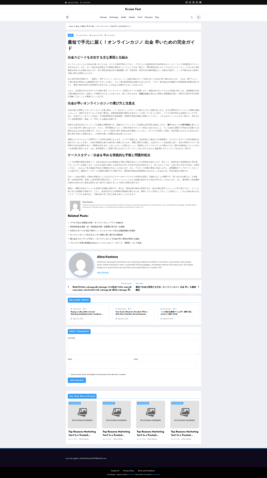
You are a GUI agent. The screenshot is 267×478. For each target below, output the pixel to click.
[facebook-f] (186, 2)
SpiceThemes (156, 474)
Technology (114, 17)
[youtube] (200, 2)
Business (103, 17)
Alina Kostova (83, 35)
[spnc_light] (198, 17)
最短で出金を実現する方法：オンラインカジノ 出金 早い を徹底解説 (166, 288)
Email (136, 359)
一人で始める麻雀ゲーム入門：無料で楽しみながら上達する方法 (176, 313)
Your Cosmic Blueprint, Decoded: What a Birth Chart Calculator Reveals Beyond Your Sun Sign (131, 313)
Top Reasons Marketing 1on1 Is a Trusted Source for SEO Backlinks (82, 433)
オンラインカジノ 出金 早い (151, 148)
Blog (157, 17)
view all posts (103, 273)
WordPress (131, 474)
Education (149, 17)
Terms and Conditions (146, 470)
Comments (71, 338)
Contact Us (115, 470)
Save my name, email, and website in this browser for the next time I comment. (98, 374)
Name (70, 359)
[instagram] (197, 2)
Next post (139, 283)
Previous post (126, 283)
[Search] (191, 17)
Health (123, 17)
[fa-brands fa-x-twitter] (190, 2)
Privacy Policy (128, 470)
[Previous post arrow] (68, 287)
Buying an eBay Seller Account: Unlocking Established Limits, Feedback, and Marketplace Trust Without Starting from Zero (86, 313)
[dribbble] (193, 2)
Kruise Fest (133, 9)
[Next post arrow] (198, 287)
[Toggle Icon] (67, 17)
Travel (140, 17)
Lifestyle (132, 17)
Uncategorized (75, 403)
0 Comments (111, 35)
